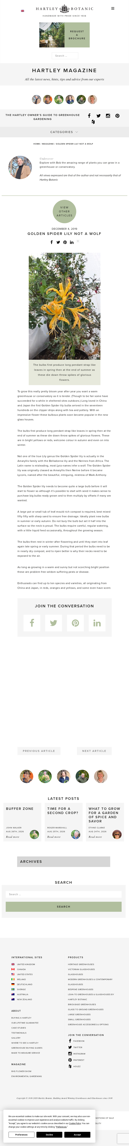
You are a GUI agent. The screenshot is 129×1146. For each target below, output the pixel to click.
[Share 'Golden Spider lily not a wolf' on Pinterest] (65, 242)
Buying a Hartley (21, 1018)
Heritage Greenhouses (81, 964)
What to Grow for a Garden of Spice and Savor (104, 815)
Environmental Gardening (26, 1076)
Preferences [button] (61, 1127)
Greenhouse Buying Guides (26, 1048)
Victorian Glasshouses (81, 969)
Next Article (94, 751)
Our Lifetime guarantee (24, 1023)
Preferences (21, 1135)
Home (36, 144)
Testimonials (18, 1033)
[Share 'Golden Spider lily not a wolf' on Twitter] (58, 242)
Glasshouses (75, 974)
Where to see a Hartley (24, 1043)
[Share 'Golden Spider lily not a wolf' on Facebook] (52, 242)
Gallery (16, 1038)
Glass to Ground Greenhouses (86, 1009)
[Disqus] (64, 690)
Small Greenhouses (79, 1019)
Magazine (48, 144)
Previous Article (39, 751)
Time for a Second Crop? (62, 811)
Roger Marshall (57, 828)
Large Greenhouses (79, 1014)
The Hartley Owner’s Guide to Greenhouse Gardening (43, 117)
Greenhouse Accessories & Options (88, 1024)
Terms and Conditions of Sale (97, 1118)
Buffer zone (20, 809)
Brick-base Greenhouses (82, 1004)
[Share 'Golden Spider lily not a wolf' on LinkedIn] (72, 242)
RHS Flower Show (21, 1071)
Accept (77, 1135)
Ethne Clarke (97, 828)
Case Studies (18, 1028)
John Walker (14, 828)
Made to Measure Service (25, 1053)
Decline (49, 1135)
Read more (12, 836)
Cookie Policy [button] (75, 1123)
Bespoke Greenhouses (80, 989)
